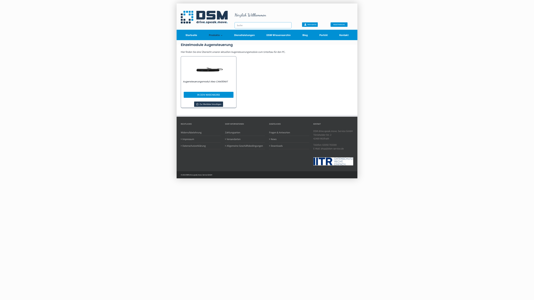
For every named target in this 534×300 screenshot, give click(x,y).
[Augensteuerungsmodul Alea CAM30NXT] (208, 68)
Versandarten (234, 139)
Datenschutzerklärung (194, 145)
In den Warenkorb (208, 94)
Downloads (277, 145)
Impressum (188, 139)
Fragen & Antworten (279, 132)
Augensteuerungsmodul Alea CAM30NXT (205, 81)
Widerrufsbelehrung (191, 132)
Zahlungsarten (232, 132)
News (273, 139)
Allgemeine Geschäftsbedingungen (245, 145)
